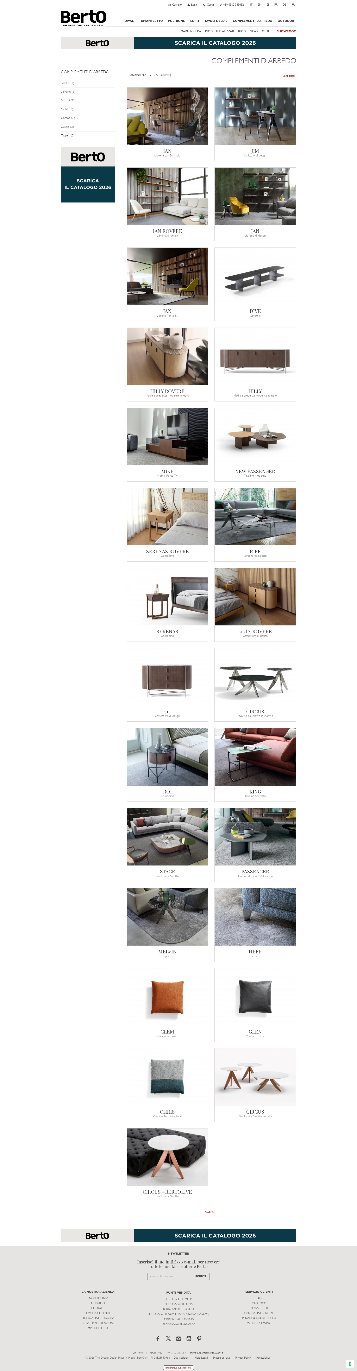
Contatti (98, 1308)
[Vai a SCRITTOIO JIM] (255, 116)
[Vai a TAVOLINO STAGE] (167, 836)
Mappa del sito (221, 1357)
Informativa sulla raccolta (178, 1367)
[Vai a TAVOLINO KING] (255, 756)
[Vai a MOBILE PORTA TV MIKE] (167, 436)
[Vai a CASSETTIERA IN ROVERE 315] (255, 596)
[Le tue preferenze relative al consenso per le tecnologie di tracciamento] (350, 1364)
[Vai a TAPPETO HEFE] (255, 917)
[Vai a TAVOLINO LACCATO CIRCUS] (255, 1077)
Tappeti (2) (68, 135)
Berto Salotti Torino (178, 1309)
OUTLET (267, 31)
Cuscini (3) (67, 127)
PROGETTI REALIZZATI (219, 31)
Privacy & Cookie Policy (259, 1318)
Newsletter (259, 1308)
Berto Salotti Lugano (179, 1324)
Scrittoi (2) (67, 100)
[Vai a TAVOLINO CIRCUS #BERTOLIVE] (167, 1157)
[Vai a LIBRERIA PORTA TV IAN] (167, 276)
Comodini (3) (69, 118)
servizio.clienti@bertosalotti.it (206, 1353)
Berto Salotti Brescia (178, 1319)
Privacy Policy (243, 1357)
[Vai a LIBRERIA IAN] (255, 196)
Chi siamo (98, 1303)
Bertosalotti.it (83, 18)
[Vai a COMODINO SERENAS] (167, 596)
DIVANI (130, 21)
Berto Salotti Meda (178, 1299)
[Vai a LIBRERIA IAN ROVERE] (167, 196)
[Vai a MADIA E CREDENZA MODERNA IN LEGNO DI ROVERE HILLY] (167, 356)
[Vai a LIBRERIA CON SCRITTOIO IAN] (167, 116)
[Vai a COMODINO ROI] (167, 756)
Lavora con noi (98, 1313)
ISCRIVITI (201, 1276)
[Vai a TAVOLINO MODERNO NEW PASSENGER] (255, 436)
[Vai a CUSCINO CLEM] (167, 997)
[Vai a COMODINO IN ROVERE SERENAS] (167, 516)
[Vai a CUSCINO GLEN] (255, 997)
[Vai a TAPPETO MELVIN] (167, 917)
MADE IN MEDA (191, 31)
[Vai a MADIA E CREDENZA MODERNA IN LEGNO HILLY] (255, 356)
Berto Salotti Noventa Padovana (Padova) (178, 1314)
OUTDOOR (286, 21)
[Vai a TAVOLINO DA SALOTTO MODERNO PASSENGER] (255, 836)
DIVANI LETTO (152, 21)
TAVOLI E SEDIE (216, 21)
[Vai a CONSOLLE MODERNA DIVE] (255, 276)
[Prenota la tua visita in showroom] (178, 45)
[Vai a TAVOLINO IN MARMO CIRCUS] (255, 677)
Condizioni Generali (259, 1313)
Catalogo (259, 1303)
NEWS (254, 31)
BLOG (242, 31)
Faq (259, 1298)
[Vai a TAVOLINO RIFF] (255, 516)
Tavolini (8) (67, 83)
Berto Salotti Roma (179, 1304)
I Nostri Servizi (98, 1298)
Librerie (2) (68, 92)
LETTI (194, 21)
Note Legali (201, 1357)
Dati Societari (181, 1357)
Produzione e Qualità (98, 1318)
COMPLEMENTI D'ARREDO (252, 21)
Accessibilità (263, 1357)
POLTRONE (176, 21)
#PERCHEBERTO (98, 1328)
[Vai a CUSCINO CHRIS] (167, 1077)
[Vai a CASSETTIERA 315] (167, 677)
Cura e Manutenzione (98, 1323)
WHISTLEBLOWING (259, 1323)
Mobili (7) (67, 109)
